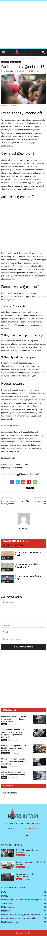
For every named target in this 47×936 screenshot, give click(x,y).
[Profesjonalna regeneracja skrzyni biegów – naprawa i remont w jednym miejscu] (39, 748)
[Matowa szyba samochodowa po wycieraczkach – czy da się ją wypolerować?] (39, 719)
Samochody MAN (15, 62)
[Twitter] (26, 835)
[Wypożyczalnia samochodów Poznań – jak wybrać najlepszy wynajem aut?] (39, 762)
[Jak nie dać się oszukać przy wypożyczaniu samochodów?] (39, 775)
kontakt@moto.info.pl (32, 828)
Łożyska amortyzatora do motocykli (18, 918)
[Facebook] (20, 835)
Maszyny (5, 911)
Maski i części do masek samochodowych (21, 899)
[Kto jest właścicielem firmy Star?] (7, 555)
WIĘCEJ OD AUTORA (13, 545)
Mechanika (5, 753)
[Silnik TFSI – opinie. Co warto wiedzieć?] (7, 853)
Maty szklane (7, 907)
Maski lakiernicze (9, 922)
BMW (3, 892)
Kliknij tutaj (5, 464)
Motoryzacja (20, 855)
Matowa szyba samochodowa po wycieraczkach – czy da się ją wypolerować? (14, 718)
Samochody (5, 62)
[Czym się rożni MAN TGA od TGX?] (7, 579)
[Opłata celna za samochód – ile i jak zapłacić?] (7, 865)
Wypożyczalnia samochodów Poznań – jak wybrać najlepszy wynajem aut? (13, 761)
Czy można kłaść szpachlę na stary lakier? (12, 502)
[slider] (8, 473)
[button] (43, 52)
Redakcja (9, 71)
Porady (4, 724)
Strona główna (6, 58)
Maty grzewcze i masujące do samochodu (21, 914)
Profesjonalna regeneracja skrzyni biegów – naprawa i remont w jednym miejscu (15, 748)
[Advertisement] (23, 24)
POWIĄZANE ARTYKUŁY (15, 541)
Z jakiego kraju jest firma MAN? (36, 502)
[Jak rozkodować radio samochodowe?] (7, 877)
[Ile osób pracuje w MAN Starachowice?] (7, 567)
